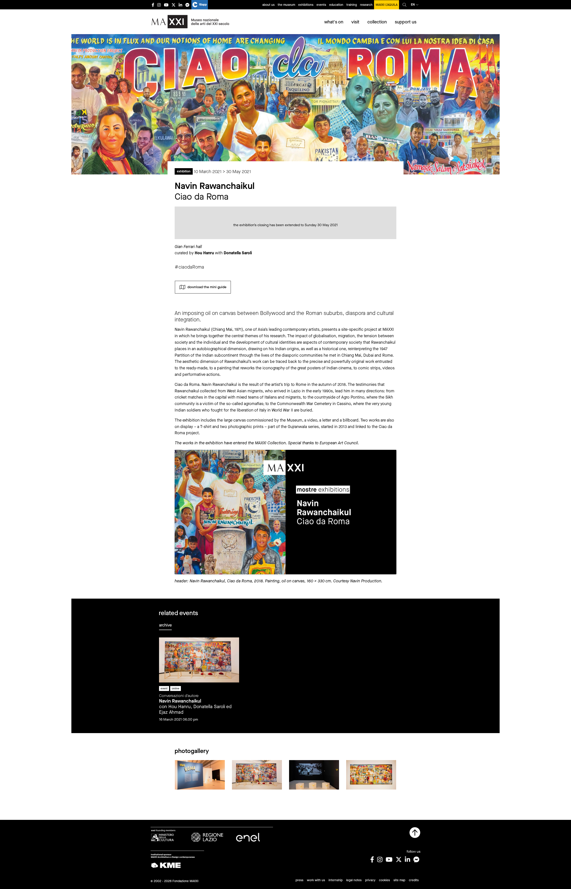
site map (399, 880)
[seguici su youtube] (166, 4)
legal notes (354, 880)
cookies (384, 880)
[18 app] (199, 4)
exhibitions (305, 5)
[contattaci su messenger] (187, 4)
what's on (333, 22)
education (336, 5)
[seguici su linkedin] (180, 4)
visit (355, 22)
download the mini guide (206, 287)
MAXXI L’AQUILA (386, 5)
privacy (370, 880)
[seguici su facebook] (153, 4)
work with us (316, 880)
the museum (286, 5)
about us (268, 5)
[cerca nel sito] (404, 4)
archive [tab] (165, 625)
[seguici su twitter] (173, 4)
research (366, 5)
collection (377, 22)
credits (414, 880)
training (351, 5)
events (321, 5)
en (413, 4)
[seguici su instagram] (159, 4)
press (299, 880)
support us (405, 22)
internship (336, 880)
